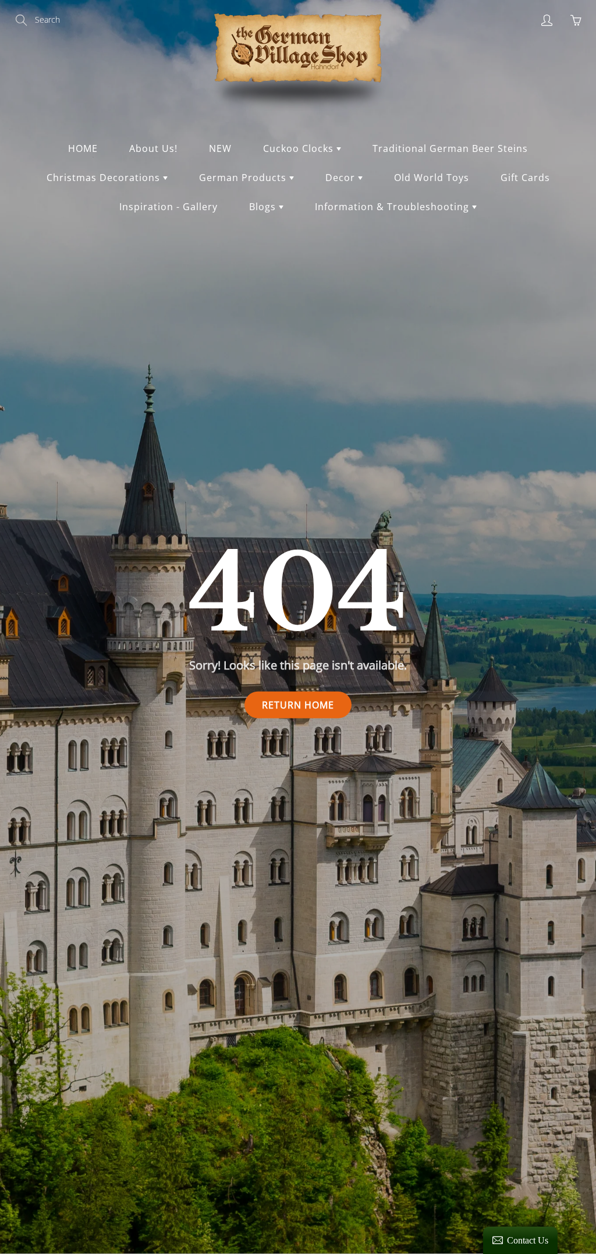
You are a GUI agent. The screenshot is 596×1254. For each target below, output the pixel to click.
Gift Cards (525, 177)
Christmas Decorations (105, 177)
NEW (220, 148)
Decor (341, 177)
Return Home (298, 704)
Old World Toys (431, 177)
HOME (83, 148)
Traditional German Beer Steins (450, 148)
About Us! (153, 148)
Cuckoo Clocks (299, 148)
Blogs (264, 206)
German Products (244, 177)
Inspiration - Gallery (168, 206)
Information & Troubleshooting (393, 206)
